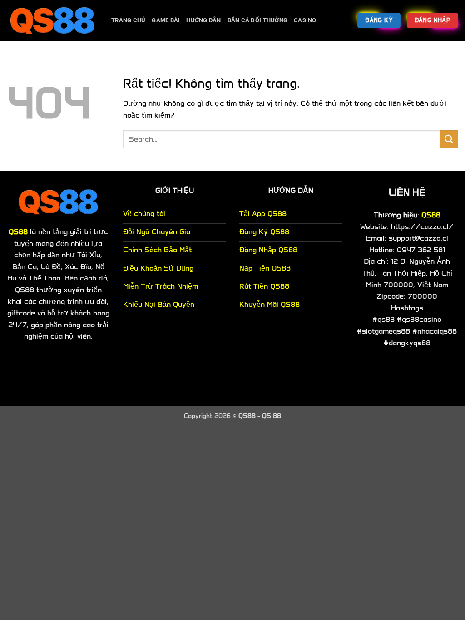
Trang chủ (128, 20)
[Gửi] (449, 139)
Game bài (166, 20)
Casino (305, 20)
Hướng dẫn (203, 20)
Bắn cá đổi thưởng (257, 20)
